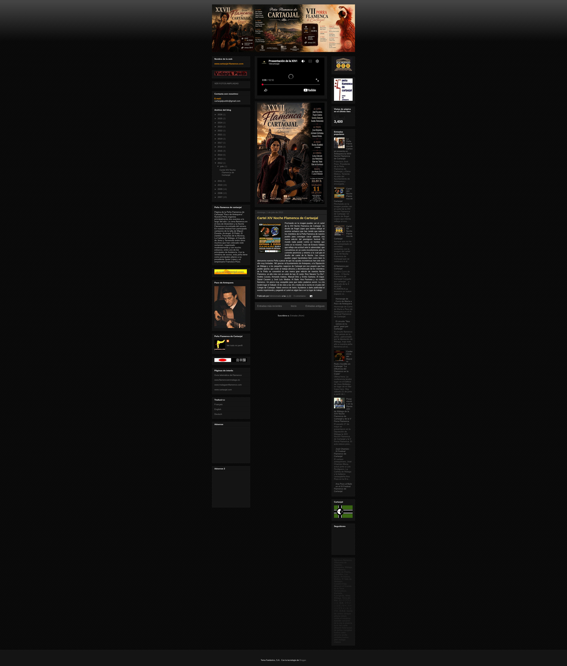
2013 (220, 159)
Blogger (302, 660)
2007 (220, 197)
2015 (220, 151)
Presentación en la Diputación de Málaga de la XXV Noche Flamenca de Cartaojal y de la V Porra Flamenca (343, 410)
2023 (220, 126)
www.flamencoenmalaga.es (227, 380)
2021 (220, 134)
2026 (220, 114)
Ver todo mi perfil (234, 345)
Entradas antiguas (315, 306)
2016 (220, 147)
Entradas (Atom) (297, 316)
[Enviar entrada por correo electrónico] (311, 296)
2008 (220, 193)
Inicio (293, 306)
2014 (220, 155)
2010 (220, 185)
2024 (220, 122)
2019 (220, 139)
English (217, 409)
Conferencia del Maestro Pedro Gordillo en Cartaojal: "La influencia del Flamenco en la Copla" (343, 362)
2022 (220, 130)
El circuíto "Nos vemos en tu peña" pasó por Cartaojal (342, 325)
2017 (220, 143)
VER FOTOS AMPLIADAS (226, 83)
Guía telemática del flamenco (228, 375)
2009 (220, 189)
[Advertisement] (230, 444)
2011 (220, 181)
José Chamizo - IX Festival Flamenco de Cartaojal (342, 452)
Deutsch (218, 414)
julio (222, 166)
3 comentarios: (300, 296)
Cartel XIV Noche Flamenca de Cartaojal (287, 218)
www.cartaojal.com (223, 389)
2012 (220, 163)
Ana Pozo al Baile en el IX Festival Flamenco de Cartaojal (343, 487)
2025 (220, 118)
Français (218, 404)
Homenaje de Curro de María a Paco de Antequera (343, 301)
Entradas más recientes (269, 306)
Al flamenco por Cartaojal (341, 267)
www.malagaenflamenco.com (228, 385)
